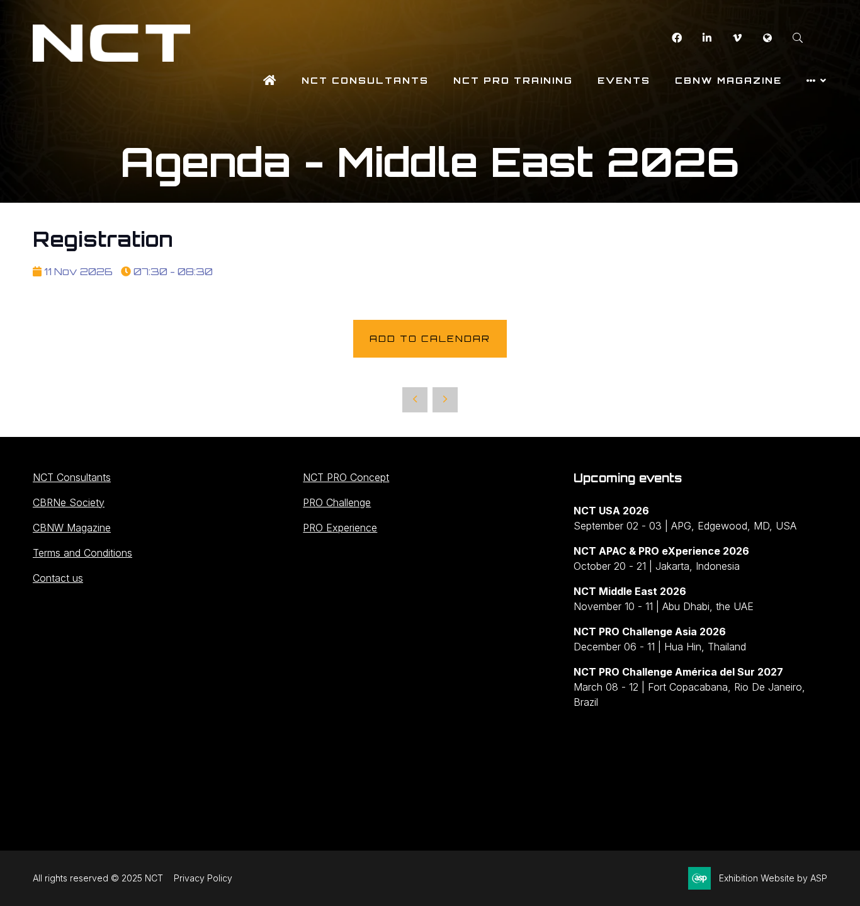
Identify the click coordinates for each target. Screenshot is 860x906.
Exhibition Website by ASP (773, 878)
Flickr (767, 38)
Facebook (676, 38)
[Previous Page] (414, 399)
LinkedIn (706, 38)
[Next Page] (445, 399)
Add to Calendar (430, 338)
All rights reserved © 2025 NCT (98, 878)
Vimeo (736, 38)
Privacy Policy (203, 878)
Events (623, 80)
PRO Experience (340, 527)
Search (797, 38)
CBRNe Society (69, 502)
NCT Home (270, 80)
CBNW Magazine (728, 80)
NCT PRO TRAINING (513, 80)
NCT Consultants (365, 80)
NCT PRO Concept (346, 477)
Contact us (58, 578)
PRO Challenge (337, 502)
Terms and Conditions (82, 552)
